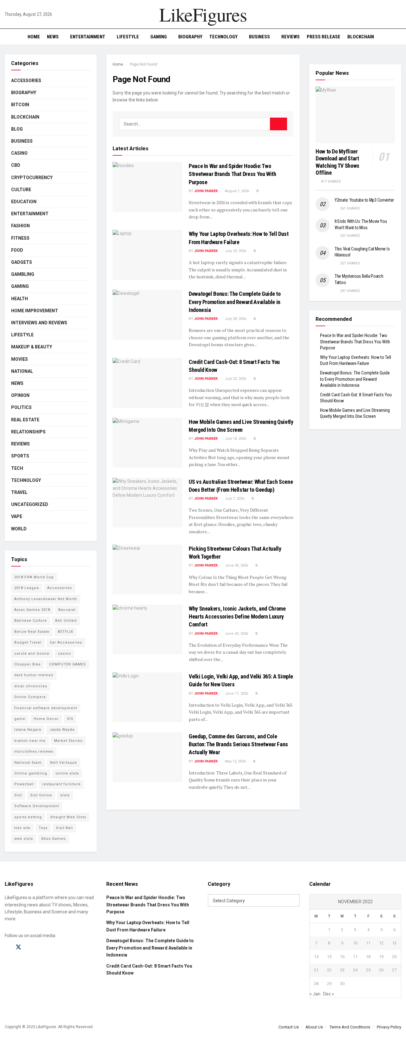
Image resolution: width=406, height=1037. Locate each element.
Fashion (20, 225)
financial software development (45, 708)
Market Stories (68, 741)
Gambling (22, 274)
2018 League (26, 588)
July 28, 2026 (235, 319)
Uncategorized (29, 504)
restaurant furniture (61, 784)
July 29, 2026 (235, 251)
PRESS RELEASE (323, 37)
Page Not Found (143, 64)
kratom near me (30, 741)
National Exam (28, 763)
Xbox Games (53, 839)
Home (34, 37)
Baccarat (66, 610)
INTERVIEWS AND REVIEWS (39, 322)
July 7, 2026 (234, 498)
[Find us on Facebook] (7, 947)
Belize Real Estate (31, 632)
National (22, 371)
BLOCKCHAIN (360, 37)
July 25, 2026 (235, 379)
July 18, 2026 (235, 439)
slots (65, 795)
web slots (23, 839)
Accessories (26, 80)
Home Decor (46, 719)
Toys (43, 828)
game (19, 719)
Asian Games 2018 (32, 610)
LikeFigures (203, 14)
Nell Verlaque (63, 763)
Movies (19, 359)
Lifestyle (128, 37)
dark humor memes (33, 675)
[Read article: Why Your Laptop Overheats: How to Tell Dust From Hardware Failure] (147, 255)
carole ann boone (31, 653)
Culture (21, 189)
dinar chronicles (30, 686)
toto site (22, 828)
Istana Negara (27, 730)
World (19, 528)
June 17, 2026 (236, 693)
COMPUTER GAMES (67, 664)
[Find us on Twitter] (18, 947)
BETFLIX (65, 632)
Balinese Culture (30, 621)
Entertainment (87, 37)
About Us (314, 1027)
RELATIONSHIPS (28, 431)
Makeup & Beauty (31, 346)
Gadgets (21, 262)
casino (64, 653)
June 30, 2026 (236, 565)
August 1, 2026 (236, 191)
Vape (16, 516)
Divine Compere (30, 697)
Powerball (24, 784)
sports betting (28, 817)
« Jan (315, 993)
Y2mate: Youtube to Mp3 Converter (364, 200)
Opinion (20, 395)
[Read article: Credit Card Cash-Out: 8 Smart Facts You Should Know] (147, 383)
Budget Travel (28, 642)
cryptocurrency (32, 177)
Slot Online (41, 795)
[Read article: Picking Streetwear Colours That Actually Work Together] (147, 569)
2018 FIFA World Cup (34, 577)
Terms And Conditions (350, 1027)
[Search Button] (398, 37)
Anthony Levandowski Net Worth (45, 599)
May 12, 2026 (235, 761)
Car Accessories (66, 642)
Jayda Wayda (62, 730)
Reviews (290, 37)
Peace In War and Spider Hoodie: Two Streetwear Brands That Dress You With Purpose (232, 174)
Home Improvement (34, 310)
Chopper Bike (27, 664)
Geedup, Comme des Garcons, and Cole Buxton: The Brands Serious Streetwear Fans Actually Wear (238, 744)
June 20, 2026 (236, 634)
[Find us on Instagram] (30, 947)
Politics (21, 407)
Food (17, 250)
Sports (20, 455)
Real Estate (25, 419)
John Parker (206, 191)
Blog (17, 129)
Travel (19, 492)
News (53, 37)
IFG (70, 719)
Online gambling (30, 773)
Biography (190, 37)
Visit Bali (64, 828)
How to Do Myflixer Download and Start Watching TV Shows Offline (337, 162)
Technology (223, 37)
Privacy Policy (389, 1027)
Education (23, 201)
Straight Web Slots (68, 817)
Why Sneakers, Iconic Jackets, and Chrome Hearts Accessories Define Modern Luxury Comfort (237, 616)
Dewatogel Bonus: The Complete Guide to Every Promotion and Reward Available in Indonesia (234, 301)
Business (259, 37)
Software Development (36, 806)
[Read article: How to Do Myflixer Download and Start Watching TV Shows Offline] (355, 115)
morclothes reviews (33, 751)
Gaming (158, 37)
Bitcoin (20, 104)
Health (19, 298)
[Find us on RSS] (40, 947)
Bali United (66, 621)
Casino (19, 153)
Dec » (328, 993)
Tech (17, 468)
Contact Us (288, 1027)
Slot (18, 795)
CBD (15, 165)
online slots (67, 773)
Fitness (20, 238)
